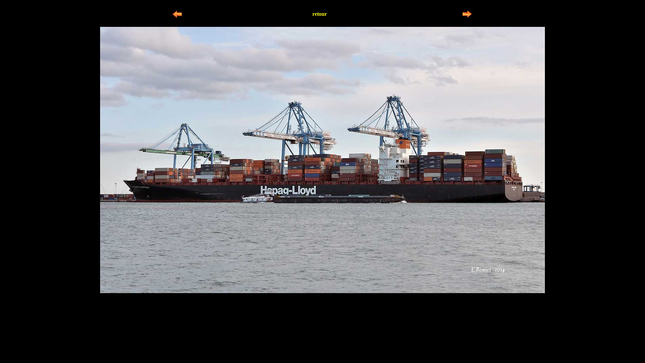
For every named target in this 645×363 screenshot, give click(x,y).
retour (319, 14)
